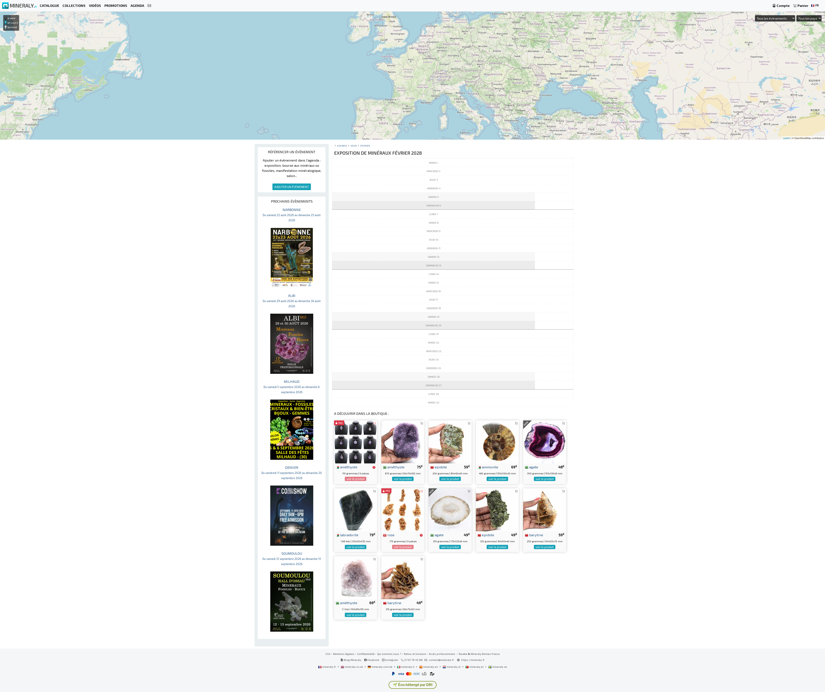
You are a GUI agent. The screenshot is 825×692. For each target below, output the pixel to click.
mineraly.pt (476, 666)
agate (533, 467)
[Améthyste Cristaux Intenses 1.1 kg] (355, 577)
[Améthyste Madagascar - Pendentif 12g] (355, 441)
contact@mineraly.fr (441, 659)
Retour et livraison (415, 653)
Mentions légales (343, 653)
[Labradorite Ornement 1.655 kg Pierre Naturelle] (355, 509)
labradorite (348, 535)
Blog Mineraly (352, 659)
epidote (440, 467)
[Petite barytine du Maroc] (402, 577)
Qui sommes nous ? (389, 653)
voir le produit (356, 479)
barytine (535, 535)
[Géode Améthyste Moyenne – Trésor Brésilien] (402, 441)
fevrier (365, 145)
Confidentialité (365, 653)
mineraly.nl (453, 666)
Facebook (373, 659)
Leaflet (786, 138)
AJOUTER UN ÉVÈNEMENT (291, 187)
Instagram (391, 659)
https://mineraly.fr (473, 659)
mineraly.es (430, 666)
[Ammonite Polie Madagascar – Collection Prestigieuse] (497, 441)
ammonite (489, 467)
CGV (327, 653)
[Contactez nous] (149, 6)
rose (390, 535)
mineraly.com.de (382, 666)
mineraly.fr (329, 666)
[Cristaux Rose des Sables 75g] (402, 509)
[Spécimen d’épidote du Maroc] (450, 441)
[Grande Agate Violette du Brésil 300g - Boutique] (544, 441)
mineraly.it (407, 666)
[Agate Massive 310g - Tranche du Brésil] (450, 509)
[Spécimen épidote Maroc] (497, 509)
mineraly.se (499, 666)
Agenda (342, 145)
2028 (354, 145)
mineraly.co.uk (354, 666)
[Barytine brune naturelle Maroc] (544, 509)
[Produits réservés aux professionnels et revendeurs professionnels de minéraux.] (374, 467)
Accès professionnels (442, 653)
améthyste (348, 467)
